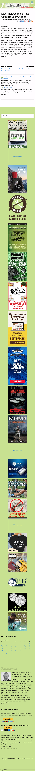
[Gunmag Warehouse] (17, 400)
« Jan (3, 654)
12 (11, 647)
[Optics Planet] (17, 582)
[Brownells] (17, 328)
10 (2, 647)
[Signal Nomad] (17, 179)
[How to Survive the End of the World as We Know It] (17, 237)
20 (16, 648)
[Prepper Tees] (17, 542)
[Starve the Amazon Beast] (17, 508)
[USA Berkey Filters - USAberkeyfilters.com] (17, 488)
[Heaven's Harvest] (17, 296)
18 (6, 648)
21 (20, 648)
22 (25, 648)
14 (20, 647)
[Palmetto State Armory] (17, 366)
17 (2, 648)
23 (29, 648)
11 (6, 647)
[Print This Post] (17, 21)
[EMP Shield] (17, 468)
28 (20, 650)
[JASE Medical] (17, 621)
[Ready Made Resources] (17, 266)
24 (2, 650)
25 (6, 650)
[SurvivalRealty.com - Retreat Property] (17, 134)
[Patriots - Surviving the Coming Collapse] (17, 429)
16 (29, 647)
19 (11, 648)
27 (16, 650)
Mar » (7, 654)
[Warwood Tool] (17, 562)
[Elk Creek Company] (17, 208)
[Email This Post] (19, 21)
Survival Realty (7, 87)
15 (25, 647)
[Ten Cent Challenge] (17, 602)
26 (11, 650)
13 (16, 647)
